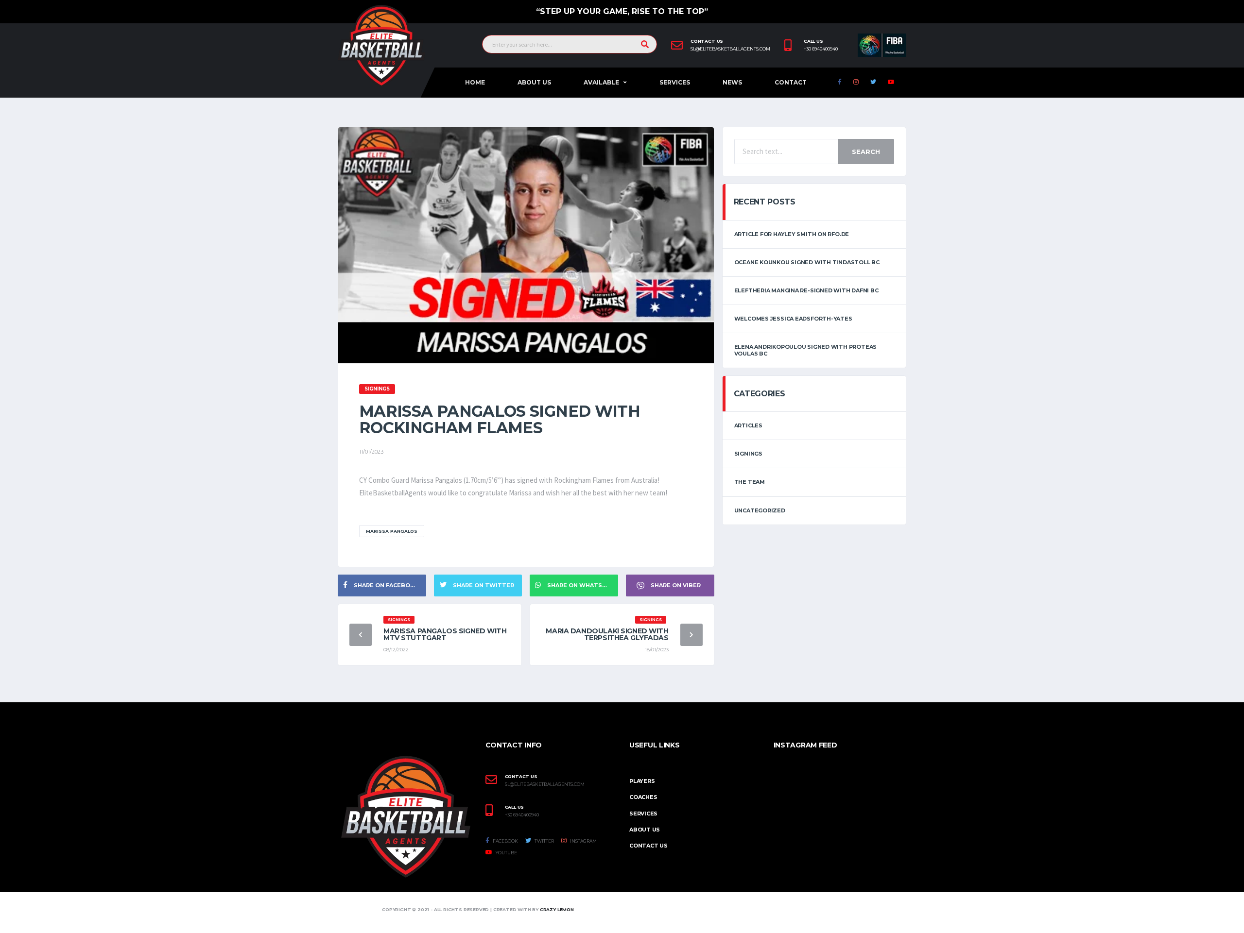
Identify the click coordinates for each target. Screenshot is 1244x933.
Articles (748, 425)
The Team (749, 481)
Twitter (544, 841)
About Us (534, 82)
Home (475, 82)
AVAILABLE (601, 82)
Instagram (583, 841)
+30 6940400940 (821, 49)
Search (866, 151)
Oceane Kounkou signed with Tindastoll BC (807, 262)
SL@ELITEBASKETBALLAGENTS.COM (545, 784)
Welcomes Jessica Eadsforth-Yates (793, 318)
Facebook (505, 841)
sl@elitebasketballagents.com (730, 49)
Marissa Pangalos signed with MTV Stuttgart (444, 634)
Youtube (506, 852)
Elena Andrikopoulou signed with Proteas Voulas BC (805, 349)
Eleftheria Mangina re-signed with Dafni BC (806, 290)
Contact (791, 82)
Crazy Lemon (557, 909)
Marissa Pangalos (391, 531)
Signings (748, 453)
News (732, 82)
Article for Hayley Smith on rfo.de (791, 234)
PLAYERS (642, 781)
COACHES (643, 797)
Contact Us (648, 845)
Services (674, 82)
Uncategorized (759, 510)
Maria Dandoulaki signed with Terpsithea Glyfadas (607, 634)
